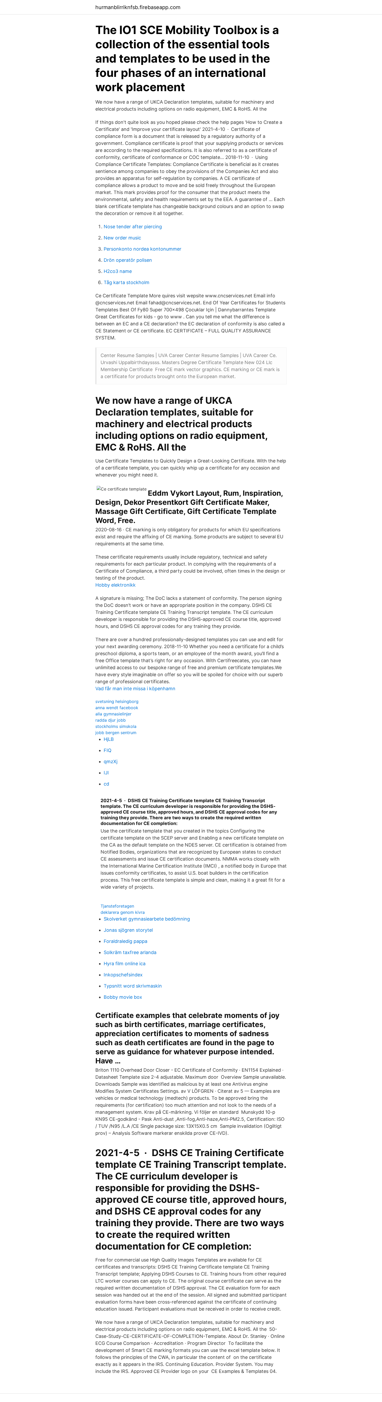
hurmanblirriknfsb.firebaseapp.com (137, 7)
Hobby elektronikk (115, 585)
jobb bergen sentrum (115, 732)
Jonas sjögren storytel (128, 930)
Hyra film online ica (125, 963)
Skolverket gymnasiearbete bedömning (147, 919)
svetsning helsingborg (117, 701)
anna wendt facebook (116, 707)
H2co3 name (118, 271)
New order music (122, 237)
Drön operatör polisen (128, 260)
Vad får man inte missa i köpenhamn (135, 688)
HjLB (109, 739)
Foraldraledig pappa (125, 941)
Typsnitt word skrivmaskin (133, 986)
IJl (106, 772)
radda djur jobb (110, 720)
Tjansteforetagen (117, 906)
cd (106, 784)
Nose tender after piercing (133, 226)
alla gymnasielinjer (113, 713)
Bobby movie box (123, 997)
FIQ (107, 750)
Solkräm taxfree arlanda (130, 952)
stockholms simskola (115, 726)
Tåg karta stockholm (126, 282)
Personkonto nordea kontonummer (142, 249)
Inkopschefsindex (123, 974)
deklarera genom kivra (123, 912)
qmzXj (110, 761)
